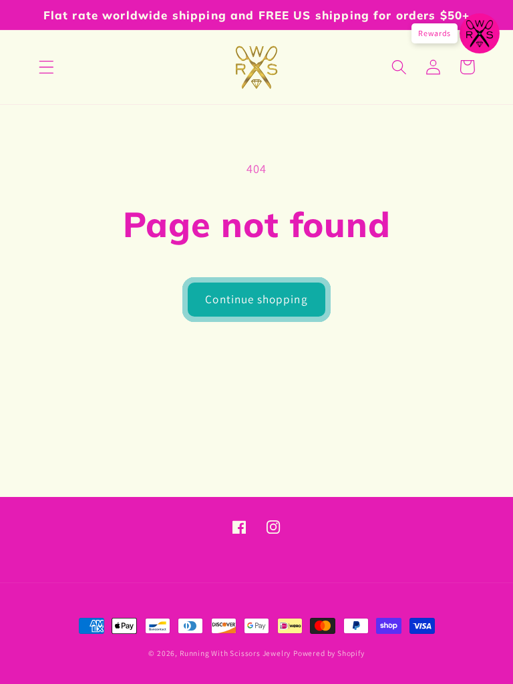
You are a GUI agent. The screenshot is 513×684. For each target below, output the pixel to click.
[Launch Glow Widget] (480, 33)
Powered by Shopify (329, 653)
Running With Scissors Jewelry (235, 653)
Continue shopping (256, 299)
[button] (46, 67)
